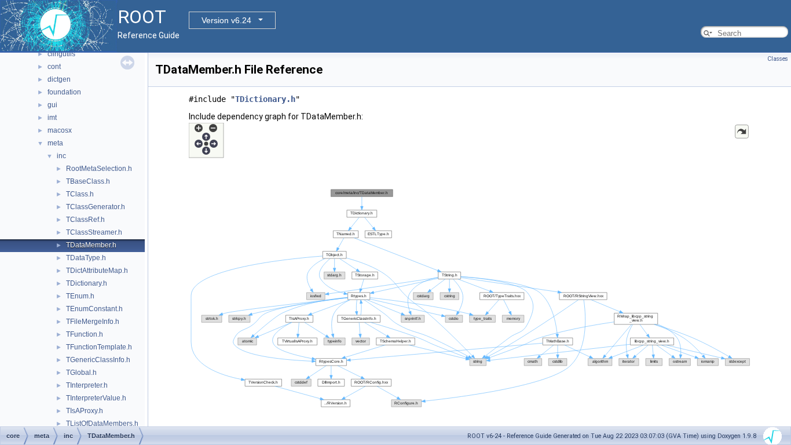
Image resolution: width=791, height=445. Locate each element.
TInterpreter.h (87, 385)
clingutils (61, 54)
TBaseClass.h (88, 181)
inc (61, 156)
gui (52, 105)
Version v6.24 (226, 20)
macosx (59, 130)
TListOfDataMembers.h (102, 424)
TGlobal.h (81, 373)
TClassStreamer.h (94, 232)
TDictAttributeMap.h (97, 271)
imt (52, 118)
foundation (64, 92)
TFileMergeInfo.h (92, 322)
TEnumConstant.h (94, 309)
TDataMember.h (91, 245)
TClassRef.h (85, 220)
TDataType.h (86, 258)
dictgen (59, 79)
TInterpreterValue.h (96, 398)
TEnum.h (80, 296)
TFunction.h (84, 334)
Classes (777, 59)
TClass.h (80, 194)
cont (54, 67)
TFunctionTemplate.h (99, 347)
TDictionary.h (86, 283)
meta (55, 143)
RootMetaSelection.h (99, 169)
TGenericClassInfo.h (98, 360)
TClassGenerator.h (95, 207)
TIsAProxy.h (84, 411)
